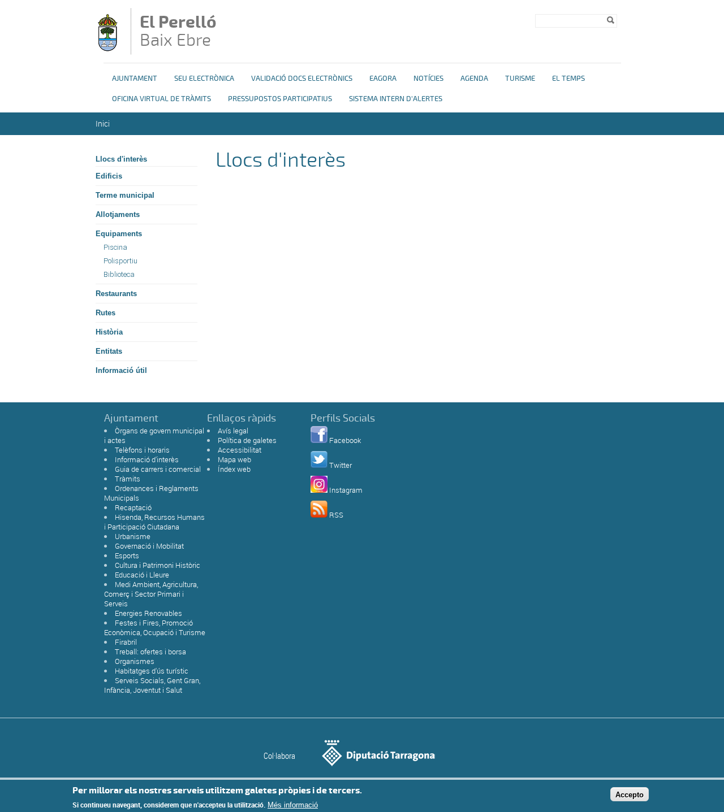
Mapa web (234, 459)
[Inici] (108, 49)
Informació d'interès (147, 459)
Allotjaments (118, 214)
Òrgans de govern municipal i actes (154, 435)
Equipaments (119, 233)
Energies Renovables (148, 613)
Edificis (109, 176)
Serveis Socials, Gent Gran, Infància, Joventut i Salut (152, 685)
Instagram (346, 490)
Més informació (293, 805)
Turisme (520, 78)
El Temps (568, 78)
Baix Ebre (178, 32)
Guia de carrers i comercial (158, 469)
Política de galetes (247, 440)
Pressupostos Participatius (280, 98)
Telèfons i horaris (142, 450)
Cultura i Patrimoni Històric (157, 565)
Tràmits (127, 479)
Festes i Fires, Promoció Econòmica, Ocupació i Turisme (154, 627)
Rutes (105, 313)
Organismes (134, 661)
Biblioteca (119, 274)
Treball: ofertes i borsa (150, 651)
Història (109, 332)
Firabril (126, 642)
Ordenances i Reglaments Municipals (151, 493)
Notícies (428, 78)
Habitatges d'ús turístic (151, 671)
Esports (127, 555)
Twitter (340, 465)
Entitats (109, 351)
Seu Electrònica (204, 78)
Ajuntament (134, 78)
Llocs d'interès (121, 159)
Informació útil (121, 370)
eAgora (383, 78)
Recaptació (133, 507)
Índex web (234, 469)
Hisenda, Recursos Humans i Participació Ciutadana (154, 522)
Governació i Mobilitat (149, 546)
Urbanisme (132, 536)
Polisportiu (120, 261)
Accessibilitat (239, 450)
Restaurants (116, 293)
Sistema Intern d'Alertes (395, 98)
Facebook (345, 440)
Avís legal (233, 430)
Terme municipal (125, 195)
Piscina (115, 247)
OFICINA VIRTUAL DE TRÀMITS (161, 98)
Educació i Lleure (142, 575)
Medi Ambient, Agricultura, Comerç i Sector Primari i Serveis (151, 594)
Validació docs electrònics (301, 78)
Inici (103, 123)
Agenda (474, 78)
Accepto (629, 794)
